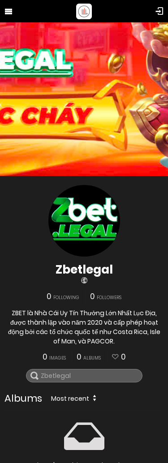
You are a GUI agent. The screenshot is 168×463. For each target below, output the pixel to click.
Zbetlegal (84, 270)
